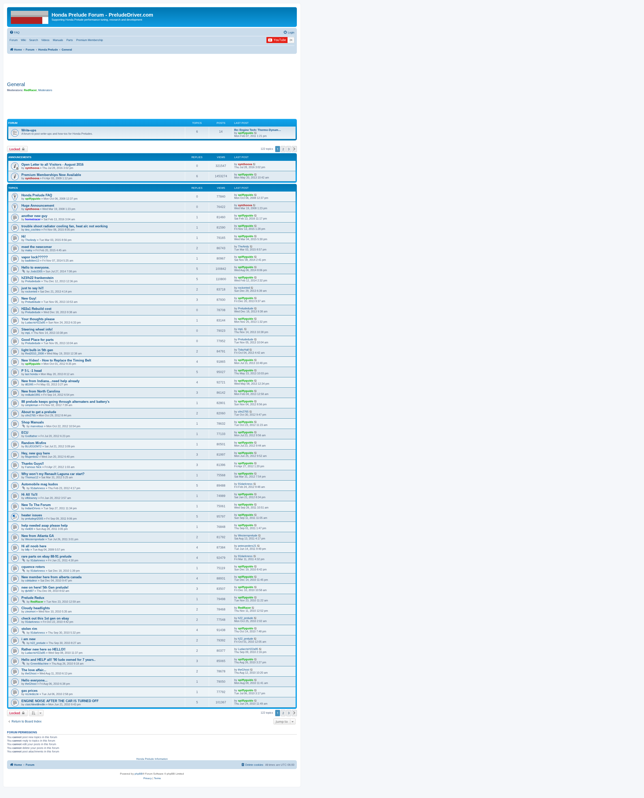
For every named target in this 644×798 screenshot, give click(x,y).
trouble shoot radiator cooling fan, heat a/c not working (64, 226)
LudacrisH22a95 (35, 322)
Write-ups (28, 130)
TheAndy (30, 239)
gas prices (29, 691)
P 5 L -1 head (31, 371)
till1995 (29, 384)
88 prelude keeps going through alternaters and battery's (65, 402)
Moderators (45, 90)
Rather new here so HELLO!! (43, 649)
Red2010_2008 (34, 353)
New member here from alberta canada (51, 577)
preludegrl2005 (34, 518)
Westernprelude (35, 539)
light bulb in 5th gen (37, 350)
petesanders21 (247, 545)
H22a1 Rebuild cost (36, 309)
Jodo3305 (36, 271)
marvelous (36, 426)
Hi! (23, 236)
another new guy (34, 216)
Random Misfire (33, 443)
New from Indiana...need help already (50, 381)
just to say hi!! (32, 288)
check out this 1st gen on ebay (45, 618)
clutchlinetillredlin (35, 704)
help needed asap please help (44, 525)
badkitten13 (32, 260)
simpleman (31, 405)
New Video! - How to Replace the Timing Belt (56, 360)
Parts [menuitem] (69, 40)
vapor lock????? (34, 257)
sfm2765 (30, 415)
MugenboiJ (31, 456)
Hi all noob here (33, 546)
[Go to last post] (254, 164)
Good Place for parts (37, 340)
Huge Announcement (37, 205)
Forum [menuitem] (14, 40)
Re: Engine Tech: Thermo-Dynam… (257, 129)
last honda (31, 374)
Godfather (31, 436)
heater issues (31, 515)
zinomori (30, 611)
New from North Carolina (40, 391)
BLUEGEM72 (33, 446)
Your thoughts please (38, 319)
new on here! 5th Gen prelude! (44, 587)
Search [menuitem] (33, 40)
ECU (24, 432)
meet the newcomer (36, 247)
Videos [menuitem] (45, 40)
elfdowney (31, 497)
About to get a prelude (38, 412)
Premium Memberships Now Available (51, 175)
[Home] (30, 16)
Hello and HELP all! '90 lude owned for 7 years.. (58, 660)
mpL (27, 332)
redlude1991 (32, 394)
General (16, 84)
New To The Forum (36, 505)
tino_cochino (33, 229)
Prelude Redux (32, 598)
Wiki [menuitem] (23, 40)
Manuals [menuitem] (58, 40)
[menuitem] (15, 32)
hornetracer (33, 219)
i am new (28, 639)
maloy (28, 250)
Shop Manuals (32, 422)
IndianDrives (33, 508)
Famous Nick (33, 466)
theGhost (30, 673)
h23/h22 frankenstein (37, 278)
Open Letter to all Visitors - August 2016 (52, 164)
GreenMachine (39, 663)
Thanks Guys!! (32, 463)
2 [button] (283, 149)
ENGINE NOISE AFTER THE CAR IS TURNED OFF (60, 701)
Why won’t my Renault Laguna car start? (53, 474)
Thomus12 (31, 477)
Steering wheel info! (37, 329)
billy (27, 549)
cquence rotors (33, 567)
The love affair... (33, 670)
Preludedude (33, 281)
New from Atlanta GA (37, 536)
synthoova (32, 167)
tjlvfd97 (29, 590)
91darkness (37, 488)
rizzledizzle (32, 694)
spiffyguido (245, 132)
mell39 (29, 528)
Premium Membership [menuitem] (89, 40)
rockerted (31, 291)
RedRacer (30, 90)
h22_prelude (245, 618)
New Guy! (28, 298)
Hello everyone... (34, 680)
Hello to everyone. (35, 267)
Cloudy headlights (35, 608)
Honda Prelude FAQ (36, 195)
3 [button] (289, 149)
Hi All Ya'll (29, 494)
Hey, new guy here (35, 453)
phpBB (139, 773)
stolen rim (29, 629)
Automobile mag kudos (39, 484)
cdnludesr (31, 580)
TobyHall (243, 349)
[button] (294, 149)
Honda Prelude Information (152, 758)
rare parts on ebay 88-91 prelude (46, 556)
